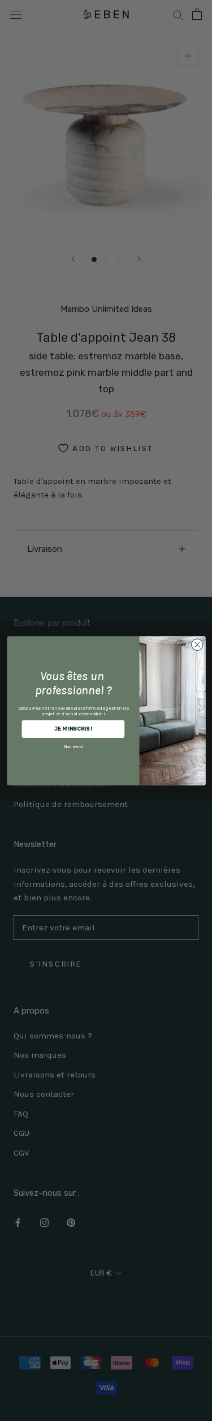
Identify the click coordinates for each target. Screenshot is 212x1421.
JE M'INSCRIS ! (73, 728)
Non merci (73, 746)
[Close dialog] (197, 644)
